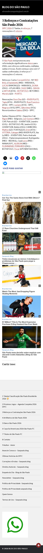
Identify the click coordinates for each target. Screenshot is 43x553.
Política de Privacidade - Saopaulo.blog (17, 483)
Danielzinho (13, 83)
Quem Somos (7, 494)
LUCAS (5, 85)
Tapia (4, 102)
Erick (28, 130)
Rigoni (5, 119)
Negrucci (6, 107)
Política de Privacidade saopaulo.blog (17, 489)
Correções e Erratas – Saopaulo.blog (16, 461)
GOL (27, 80)
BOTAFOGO (23, 91)
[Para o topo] (38, 545)
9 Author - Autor (8, 445)
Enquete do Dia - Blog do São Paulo (16, 472)
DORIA (35, 85)
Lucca (25, 141)
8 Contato (6, 439)
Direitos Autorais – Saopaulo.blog (15, 467)
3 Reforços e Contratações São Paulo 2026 (18, 412)
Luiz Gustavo (28, 119)
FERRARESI (20, 146)
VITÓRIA (6, 132)
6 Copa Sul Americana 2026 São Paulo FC (18, 429)
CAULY (24, 88)
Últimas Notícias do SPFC (12, 456)
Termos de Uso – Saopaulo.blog (14, 500)
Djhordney (25, 107)
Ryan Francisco (33, 102)
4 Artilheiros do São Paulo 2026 (14, 418)
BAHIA (36, 88)
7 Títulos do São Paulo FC (12, 434)
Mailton (5, 130)
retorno (18, 31)
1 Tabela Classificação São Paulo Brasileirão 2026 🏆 (19, 397)
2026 (9, 28)
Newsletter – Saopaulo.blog (13, 478)
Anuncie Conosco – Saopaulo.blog (15, 450)
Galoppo (14, 132)
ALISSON (18, 143)
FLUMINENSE (8, 146)
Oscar (16, 149)
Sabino (19, 110)
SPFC (4, 28)
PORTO (18, 93)
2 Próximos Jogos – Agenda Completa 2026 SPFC (19, 405)
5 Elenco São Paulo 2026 (11, 423)
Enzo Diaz (18, 99)
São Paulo (8, 60)
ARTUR (7, 91)
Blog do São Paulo (15, 7)
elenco (30, 63)
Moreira (5, 93)
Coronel (20, 80)
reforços (26, 28)
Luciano (18, 105)
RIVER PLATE (33, 99)
